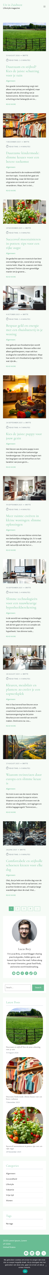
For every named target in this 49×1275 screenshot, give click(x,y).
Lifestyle (10, 1184)
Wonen (9, 1200)
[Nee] (46, 1266)
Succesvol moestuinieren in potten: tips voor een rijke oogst (23, 243)
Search (38, 987)
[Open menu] (44, 6)
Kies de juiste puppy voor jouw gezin (24, 436)
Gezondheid (11, 1179)
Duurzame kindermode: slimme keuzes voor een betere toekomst (22, 157)
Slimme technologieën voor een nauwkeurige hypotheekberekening (21, 603)
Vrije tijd (10, 1195)
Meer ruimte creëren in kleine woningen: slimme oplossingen (23, 520)
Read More (11, 104)
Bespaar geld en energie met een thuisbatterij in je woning (24, 329)
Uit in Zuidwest (12, 5)
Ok (25, 1271)
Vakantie (10, 1190)
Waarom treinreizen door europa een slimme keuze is (24, 778)
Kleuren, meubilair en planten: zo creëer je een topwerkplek (23, 689)
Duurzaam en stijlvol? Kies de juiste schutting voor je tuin (22, 71)
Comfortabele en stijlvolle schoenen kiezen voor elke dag (24, 865)
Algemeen (10, 81)
